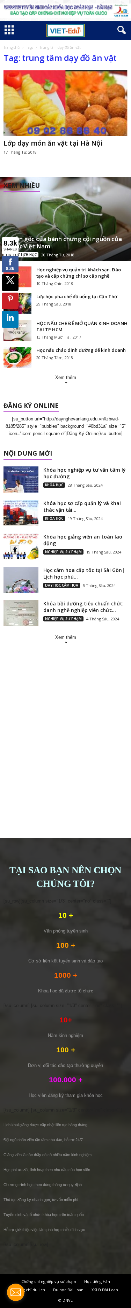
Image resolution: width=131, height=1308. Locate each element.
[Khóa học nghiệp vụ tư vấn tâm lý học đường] (20, 479)
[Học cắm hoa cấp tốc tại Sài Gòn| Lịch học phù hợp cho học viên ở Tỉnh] (20, 580)
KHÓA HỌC (54, 484)
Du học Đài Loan (68, 1289)
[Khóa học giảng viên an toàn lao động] (20, 546)
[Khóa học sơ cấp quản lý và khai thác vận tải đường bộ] (20, 513)
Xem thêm (65, 377)
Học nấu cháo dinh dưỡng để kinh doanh (81, 350)
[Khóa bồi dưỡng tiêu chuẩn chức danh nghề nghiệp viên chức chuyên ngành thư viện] (20, 613)
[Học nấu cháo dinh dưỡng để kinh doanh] (17, 357)
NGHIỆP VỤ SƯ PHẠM (63, 551)
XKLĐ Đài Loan (105, 1289)
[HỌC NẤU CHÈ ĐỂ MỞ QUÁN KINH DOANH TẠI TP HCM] (17, 330)
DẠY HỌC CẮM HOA (61, 585)
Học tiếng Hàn (97, 1281)
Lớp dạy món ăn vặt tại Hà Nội (53, 143)
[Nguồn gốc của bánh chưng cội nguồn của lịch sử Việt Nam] (65, 219)
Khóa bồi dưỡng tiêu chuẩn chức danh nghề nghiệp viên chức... (83, 606)
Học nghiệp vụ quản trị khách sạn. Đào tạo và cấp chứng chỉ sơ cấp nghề (78, 272)
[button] (120, 30)
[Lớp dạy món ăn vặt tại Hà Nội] (65, 103)
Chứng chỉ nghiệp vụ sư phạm (48, 1281)
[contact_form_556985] (15, 1292)
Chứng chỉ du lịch (29, 1289)
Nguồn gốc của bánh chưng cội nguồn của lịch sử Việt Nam (62, 242)
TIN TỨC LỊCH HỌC (21, 254)
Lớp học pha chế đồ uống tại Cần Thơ (76, 296)
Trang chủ (11, 47)
